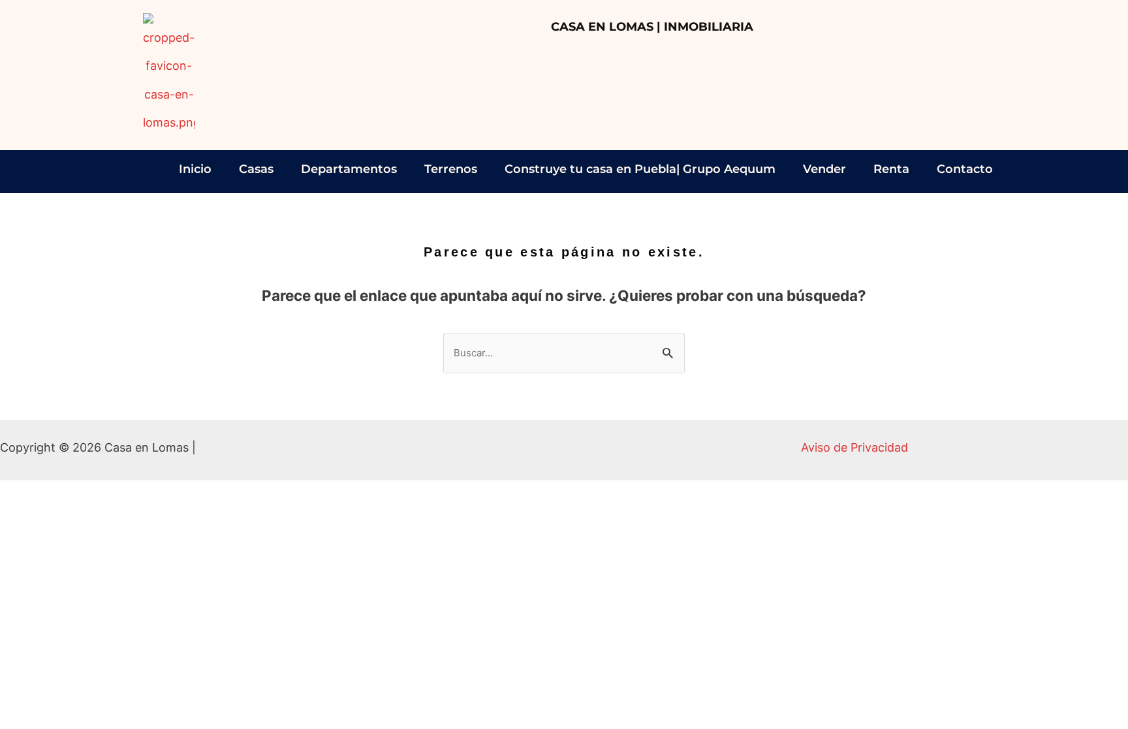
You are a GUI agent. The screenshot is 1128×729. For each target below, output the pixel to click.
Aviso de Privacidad (854, 447)
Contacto (965, 169)
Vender (824, 169)
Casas (256, 169)
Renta (891, 169)
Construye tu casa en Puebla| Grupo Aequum (640, 169)
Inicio (195, 169)
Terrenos (450, 169)
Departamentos (349, 169)
